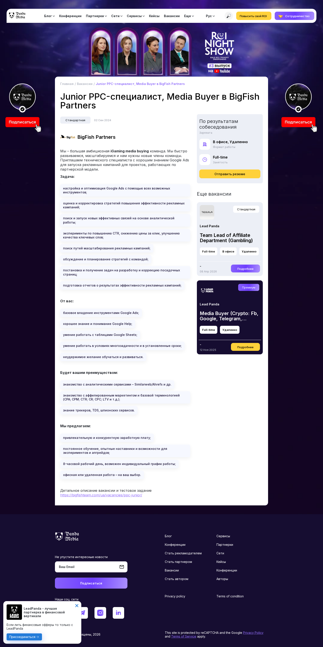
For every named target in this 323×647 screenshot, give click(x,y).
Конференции (70, 16)
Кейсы (154, 16)
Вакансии (172, 16)
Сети (115, 16)
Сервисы (134, 16)
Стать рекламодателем (183, 553)
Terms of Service (183, 636)
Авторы (222, 579)
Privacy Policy (253, 632)
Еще (187, 16)
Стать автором (176, 579)
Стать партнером (178, 562)
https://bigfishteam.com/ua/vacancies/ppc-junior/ (101, 495)
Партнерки (95, 16)
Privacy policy (175, 596)
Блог (48, 16)
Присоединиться (22, 637)
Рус (209, 16)
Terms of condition (230, 596)
